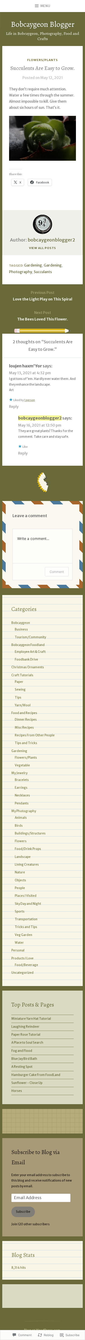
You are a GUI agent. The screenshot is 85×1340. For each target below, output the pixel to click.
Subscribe (23, 1212)
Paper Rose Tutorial (25, 1035)
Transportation (26, 919)
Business (21, 629)
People (20, 888)
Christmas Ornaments (27, 667)
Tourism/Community (30, 637)
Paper (19, 682)
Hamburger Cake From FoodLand (35, 1075)
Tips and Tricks (26, 743)
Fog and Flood (21, 1051)
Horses (16, 1091)
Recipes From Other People (35, 735)
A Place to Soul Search (27, 1043)
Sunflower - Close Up (26, 1083)
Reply (14, 406)
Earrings (21, 788)
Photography (20, 272)
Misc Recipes (24, 728)
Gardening (33, 265)
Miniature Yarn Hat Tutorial (31, 1019)
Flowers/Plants (42, 60)
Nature (20, 872)
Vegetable (22, 765)
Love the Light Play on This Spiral (42, 295)
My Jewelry (19, 773)
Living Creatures (27, 865)
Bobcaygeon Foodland (28, 645)
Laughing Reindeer (25, 1027)
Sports (19, 911)
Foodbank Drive (26, 659)
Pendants (22, 803)
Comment (57, 572)
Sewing (20, 690)
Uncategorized (22, 973)
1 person (29, 400)
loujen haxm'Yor (25, 366)
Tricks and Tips (26, 927)
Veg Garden (23, 935)
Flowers (21, 841)
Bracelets (22, 780)
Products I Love (22, 958)
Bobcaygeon (20, 623)
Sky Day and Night (28, 904)
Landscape (23, 857)
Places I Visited (25, 896)
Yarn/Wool (23, 705)
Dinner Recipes (26, 720)
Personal (17, 950)
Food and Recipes (24, 713)
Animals (21, 818)
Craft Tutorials (22, 675)
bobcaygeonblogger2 (51, 240)
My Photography (23, 811)
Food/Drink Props (28, 849)
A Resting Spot (21, 1067)
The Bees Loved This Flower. (42, 315)
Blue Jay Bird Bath (24, 1059)
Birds (19, 826)
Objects (20, 880)
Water (19, 943)
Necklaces (22, 795)
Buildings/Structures (30, 833)
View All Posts (42, 248)
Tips (18, 697)
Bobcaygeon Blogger (42, 24)
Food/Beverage (26, 965)
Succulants (43, 272)
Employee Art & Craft (30, 652)
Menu (45, 6)
